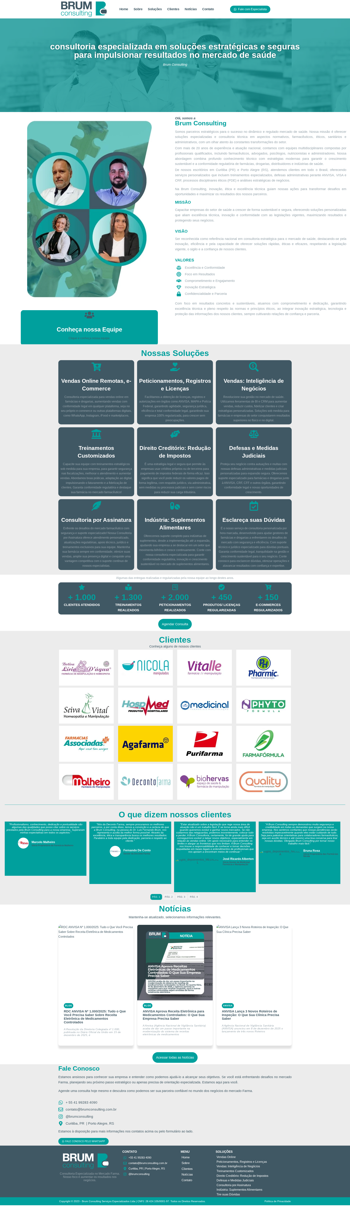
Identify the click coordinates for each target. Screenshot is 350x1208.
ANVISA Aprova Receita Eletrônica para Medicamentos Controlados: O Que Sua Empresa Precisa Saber (174, 1014)
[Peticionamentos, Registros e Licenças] (175, 367)
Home (123, 9)
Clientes (173, 9)
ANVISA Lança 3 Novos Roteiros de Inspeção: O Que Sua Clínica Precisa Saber (250, 1014)
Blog (68, 1005)
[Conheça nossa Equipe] (89, 315)
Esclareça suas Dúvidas (253, 520)
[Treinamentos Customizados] (96, 434)
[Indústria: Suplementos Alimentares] (175, 506)
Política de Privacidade (278, 1201)
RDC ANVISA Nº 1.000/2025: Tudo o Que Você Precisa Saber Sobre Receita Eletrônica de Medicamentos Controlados (95, 1016)
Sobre (138, 9)
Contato (208, 9)
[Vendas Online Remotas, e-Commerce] (96, 367)
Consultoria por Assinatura (96, 520)
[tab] (156, 897)
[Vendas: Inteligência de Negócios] (254, 367)
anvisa (228, 1005)
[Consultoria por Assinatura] (96, 506)
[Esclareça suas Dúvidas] (254, 506)
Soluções (155, 9)
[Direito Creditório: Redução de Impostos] (175, 434)
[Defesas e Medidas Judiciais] (254, 434)
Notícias (191, 9)
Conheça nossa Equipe (89, 329)
